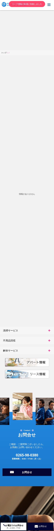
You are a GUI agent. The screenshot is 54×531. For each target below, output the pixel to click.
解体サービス (10, 350)
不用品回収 (9, 340)
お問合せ (27, 472)
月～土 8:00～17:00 (14, 526)
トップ (4, 53)
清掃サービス (10, 330)
